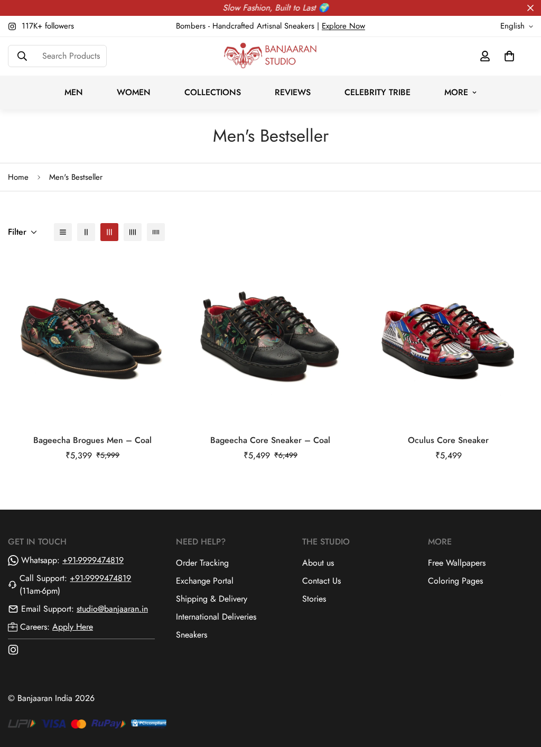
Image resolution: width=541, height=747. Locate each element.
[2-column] (86, 232)
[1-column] (63, 232)
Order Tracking (202, 563)
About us (318, 563)
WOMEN (134, 92)
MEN (73, 92)
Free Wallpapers (457, 563)
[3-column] (109, 232)
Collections (212, 92)
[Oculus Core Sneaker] (448, 338)
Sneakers (191, 635)
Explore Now (343, 26)
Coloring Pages (455, 581)
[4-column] (133, 232)
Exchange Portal (205, 581)
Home (18, 177)
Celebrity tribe (377, 92)
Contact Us (321, 581)
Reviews (293, 92)
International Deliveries (216, 617)
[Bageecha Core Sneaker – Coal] (271, 338)
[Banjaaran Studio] (270, 56)
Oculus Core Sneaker (448, 440)
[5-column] (156, 232)
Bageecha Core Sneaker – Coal (270, 440)
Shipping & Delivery (211, 599)
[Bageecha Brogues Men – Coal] (93, 338)
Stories (314, 599)
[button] (509, 56)
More (456, 92)
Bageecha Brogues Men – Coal (92, 440)
